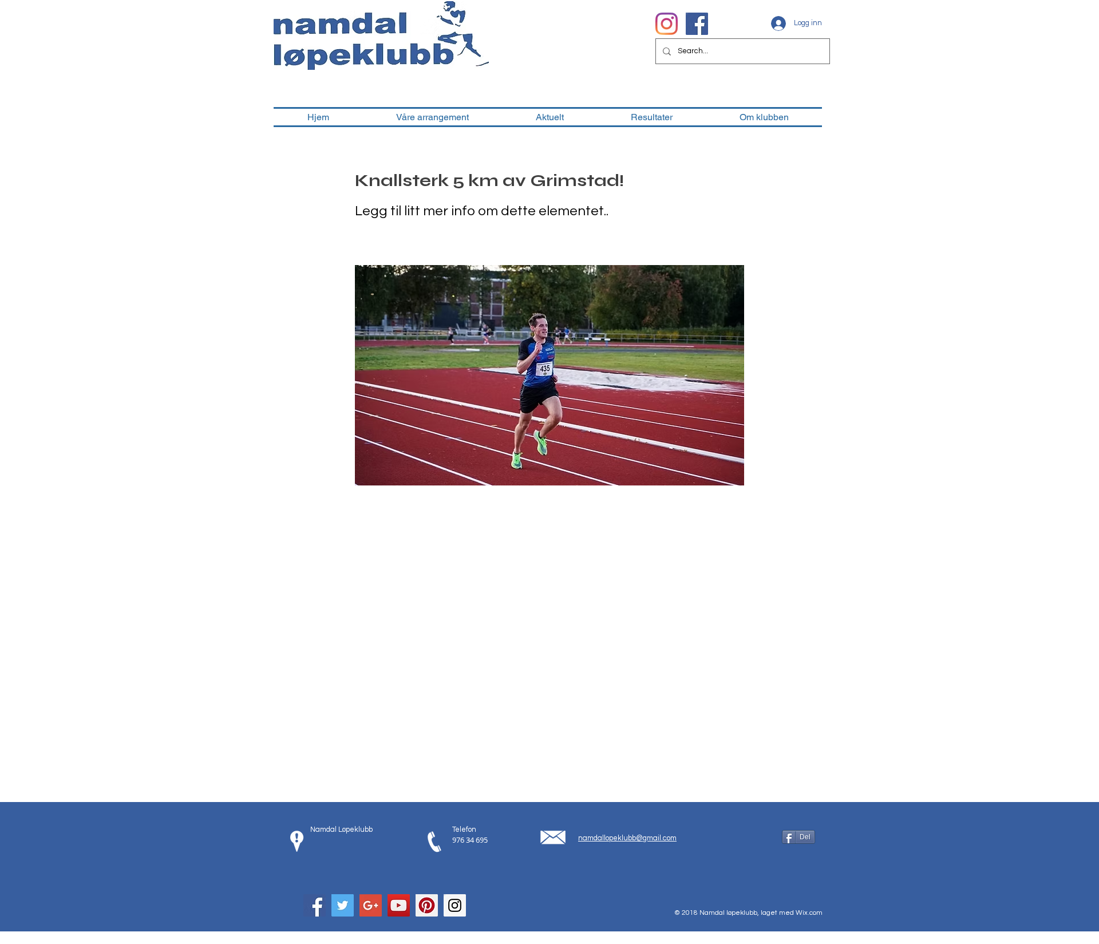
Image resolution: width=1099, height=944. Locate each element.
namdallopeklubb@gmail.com (627, 838)
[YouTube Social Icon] (399, 905)
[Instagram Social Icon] (455, 905)
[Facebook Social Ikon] (697, 24)
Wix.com (809, 913)
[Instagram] (666, 24)
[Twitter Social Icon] (342, 905)
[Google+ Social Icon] (370, 905)
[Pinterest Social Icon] (427, 905)
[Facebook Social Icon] (314, 905)
